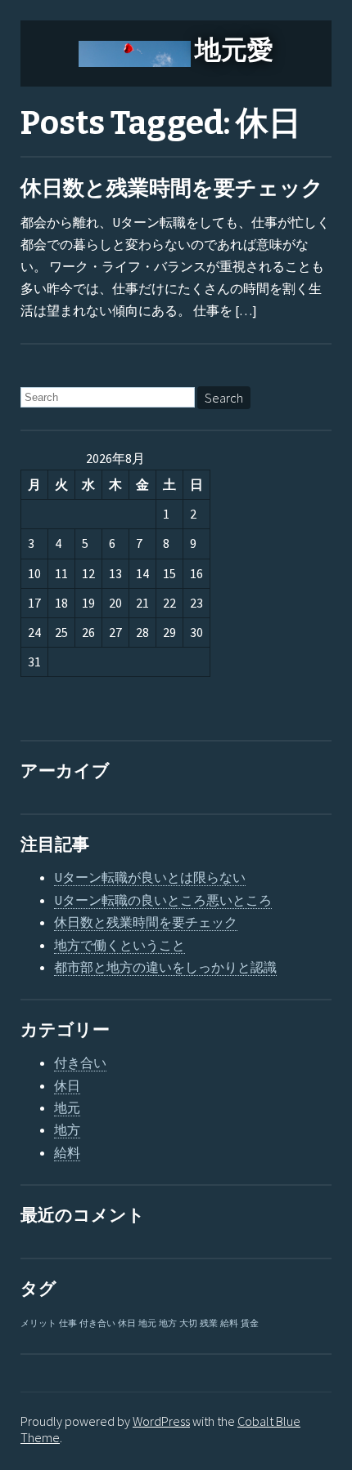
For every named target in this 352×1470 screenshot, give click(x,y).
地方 (67, 1129)
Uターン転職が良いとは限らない (150, 877)
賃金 (250, 1323)
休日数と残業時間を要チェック (171, 188)
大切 (188, 1323)
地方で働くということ (119, 945)
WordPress (161, 1421)
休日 (67, 1085)
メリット (38, 1323)
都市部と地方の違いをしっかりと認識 (165, 967)
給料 (67, 1152)
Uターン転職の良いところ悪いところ (163, 900)
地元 (67, 1107)
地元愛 (234, 49)
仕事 (68, 1323)
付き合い (80, 1062)
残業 (209, 1323)
